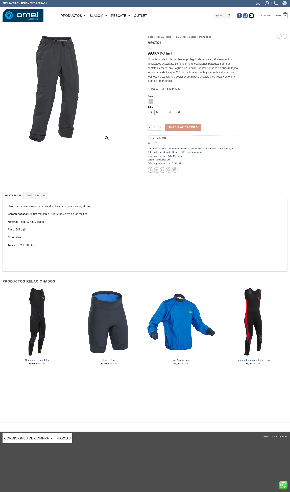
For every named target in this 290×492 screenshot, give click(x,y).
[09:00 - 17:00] (267, 3)
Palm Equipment (175, 156)
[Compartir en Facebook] (150, 170)
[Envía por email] (162, 170)
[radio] (150, 101)
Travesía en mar (194, 152)
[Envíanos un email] (251, 15)
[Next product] (279, 36)
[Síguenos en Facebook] (239, 15)
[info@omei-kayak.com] (258, 3)
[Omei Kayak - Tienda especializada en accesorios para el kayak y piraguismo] (28, 15)
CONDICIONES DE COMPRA (26, 438)
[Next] (287, 354)
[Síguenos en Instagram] (245, 15)
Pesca (227, 148)
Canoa (162, 148)
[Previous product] (285, 36)
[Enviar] (229, 15)
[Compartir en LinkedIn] (175, 170)
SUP (183, 152)
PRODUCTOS (71, 15)
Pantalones (205, 37)
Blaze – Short (109, 360)
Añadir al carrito (183, 127)
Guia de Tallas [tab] (36, 195)
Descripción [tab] (13, 195)
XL (176, 163)
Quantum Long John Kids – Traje (253, 360)
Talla (150, 107)
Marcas (64, 438)
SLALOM (96, 15)
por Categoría (163, 37)
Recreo (175, 152)
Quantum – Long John (37, 360)
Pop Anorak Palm (181, 360)
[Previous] (2, 354)
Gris (168, 159)
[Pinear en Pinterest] (169, 170)
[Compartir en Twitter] (156, 170)
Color (151, 96)
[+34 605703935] (276, 3)
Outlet (140, 15)
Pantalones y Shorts (185, 37)
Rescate (118, 15)
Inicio (150, 37)
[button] (265, 15)
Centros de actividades (178, 148)
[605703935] (284, 3)
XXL (181, 163)
